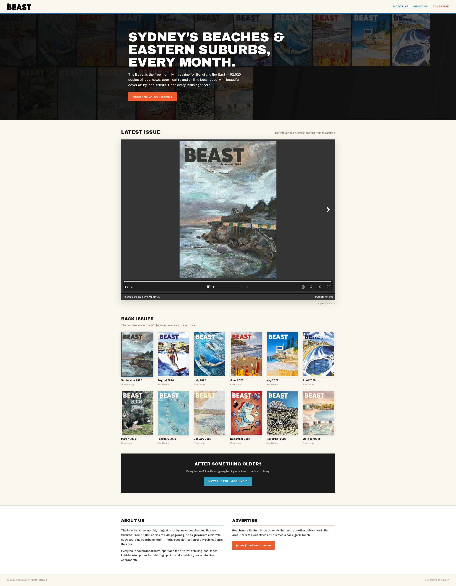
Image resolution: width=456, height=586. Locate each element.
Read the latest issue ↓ (152, 96)
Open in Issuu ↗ (326, 303)
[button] (137, 359)
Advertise (441, 6)
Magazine (400, 6)
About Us (420, 6)
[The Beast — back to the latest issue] (19, 6)
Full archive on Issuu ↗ (437, 580)
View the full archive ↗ (227, 481)
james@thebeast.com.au (253, 545)
